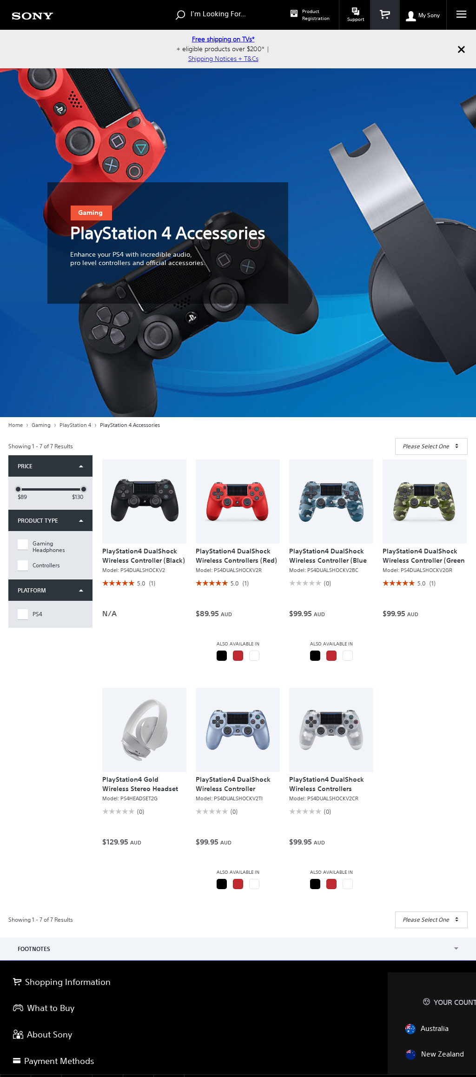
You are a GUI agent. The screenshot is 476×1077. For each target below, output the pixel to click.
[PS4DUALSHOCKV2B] (222, 656)
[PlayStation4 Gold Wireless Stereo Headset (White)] (144, 730)
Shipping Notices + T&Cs (223, 58)
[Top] (459, 944)
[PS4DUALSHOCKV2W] (254, 656)
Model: (133, 570)
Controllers (46, 565)
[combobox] (431, 446)
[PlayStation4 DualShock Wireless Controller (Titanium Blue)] (238, 730)
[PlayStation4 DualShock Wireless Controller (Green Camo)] (425, 501)
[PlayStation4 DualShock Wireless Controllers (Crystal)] (331, 730)
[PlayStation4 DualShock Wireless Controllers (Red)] (238, 501)
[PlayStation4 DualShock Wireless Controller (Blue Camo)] (331, 501)
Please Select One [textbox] (426, 446)
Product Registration (316, 15)
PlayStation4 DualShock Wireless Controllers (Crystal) (326, 788)
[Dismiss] (461, 49)
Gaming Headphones (49, 546)
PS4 (37, 614)
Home (15, 425)
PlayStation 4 (75, 425)
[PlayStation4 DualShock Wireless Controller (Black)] (144, 501)
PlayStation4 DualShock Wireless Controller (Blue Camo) (328, 560)
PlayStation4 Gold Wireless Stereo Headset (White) (140, 788)
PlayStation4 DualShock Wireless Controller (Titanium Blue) (233, 788)
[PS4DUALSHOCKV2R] (238, 656)
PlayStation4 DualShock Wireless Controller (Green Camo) (424, 560)
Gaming (41, 425)
